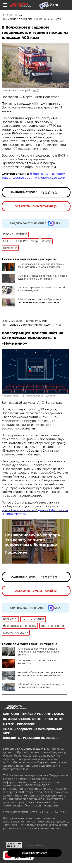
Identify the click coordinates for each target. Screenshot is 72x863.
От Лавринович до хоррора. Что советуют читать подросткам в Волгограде (33, 540)
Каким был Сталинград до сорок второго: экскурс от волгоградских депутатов (42, 674)
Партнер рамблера (35, 845)
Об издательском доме (22, 719)
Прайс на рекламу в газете (43, 713)
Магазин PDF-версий (19, 724)
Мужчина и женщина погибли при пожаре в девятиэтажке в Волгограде (42, 277)
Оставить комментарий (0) (36, 206)
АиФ (36, 90)
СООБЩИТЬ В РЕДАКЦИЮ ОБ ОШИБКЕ (30, 738)
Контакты (11, 713)
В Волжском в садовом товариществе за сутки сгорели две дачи (33, 175)
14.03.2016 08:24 (12, 15)
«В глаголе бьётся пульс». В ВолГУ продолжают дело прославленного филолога (38, 651)
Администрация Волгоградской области (29, 396)
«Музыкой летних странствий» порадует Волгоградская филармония (41, 685)
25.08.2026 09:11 (12, 320)
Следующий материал (34, 853)
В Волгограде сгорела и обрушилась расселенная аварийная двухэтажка (39, 301)
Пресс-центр (53, 719)
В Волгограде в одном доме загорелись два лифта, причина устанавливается (41, 265)
